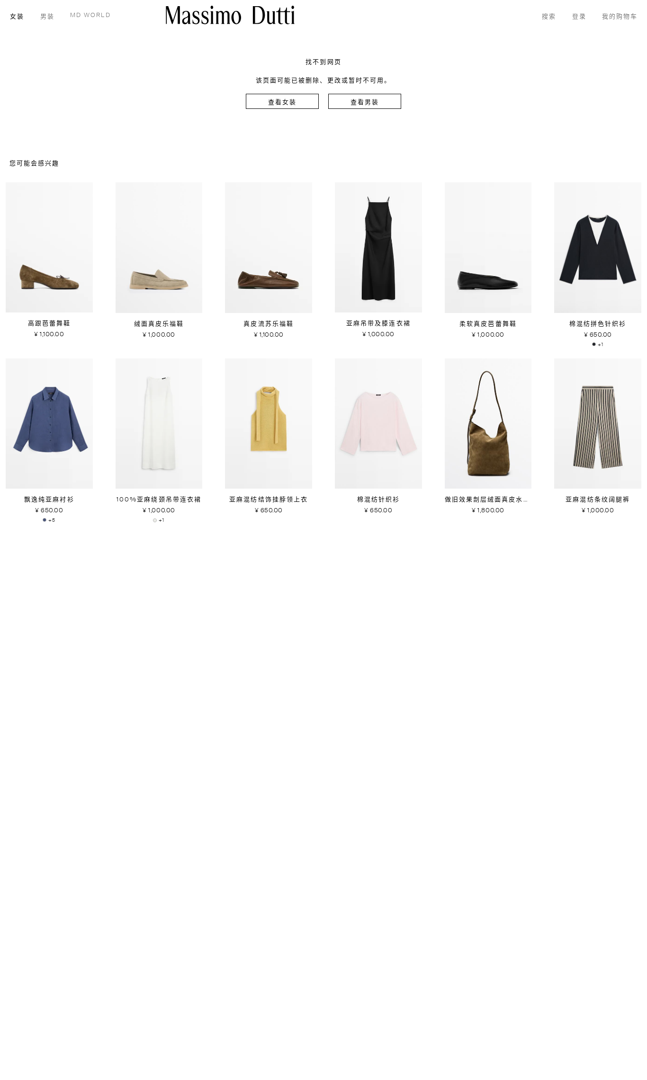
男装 (47, 17)
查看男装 (364, 102)
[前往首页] (230, 15)
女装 (17, 17)
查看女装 (282, 102)
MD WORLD (90, 15)
